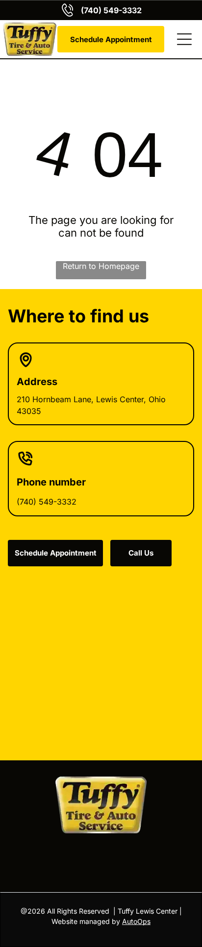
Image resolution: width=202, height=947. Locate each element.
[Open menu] (184, 39)
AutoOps (136, 921)
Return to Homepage (101, 266)
